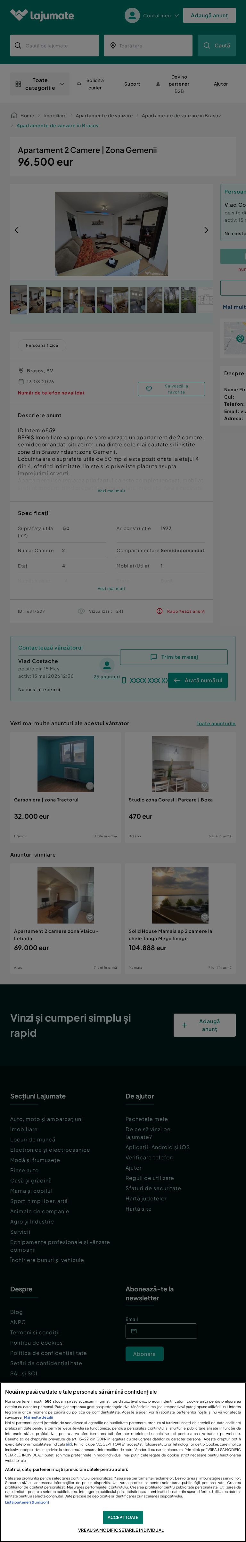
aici (69, 1444)
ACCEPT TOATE (123, 1517)
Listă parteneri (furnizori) (27, 1502)
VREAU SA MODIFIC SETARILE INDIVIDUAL (121, 1530)
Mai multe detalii (38, 1417)
